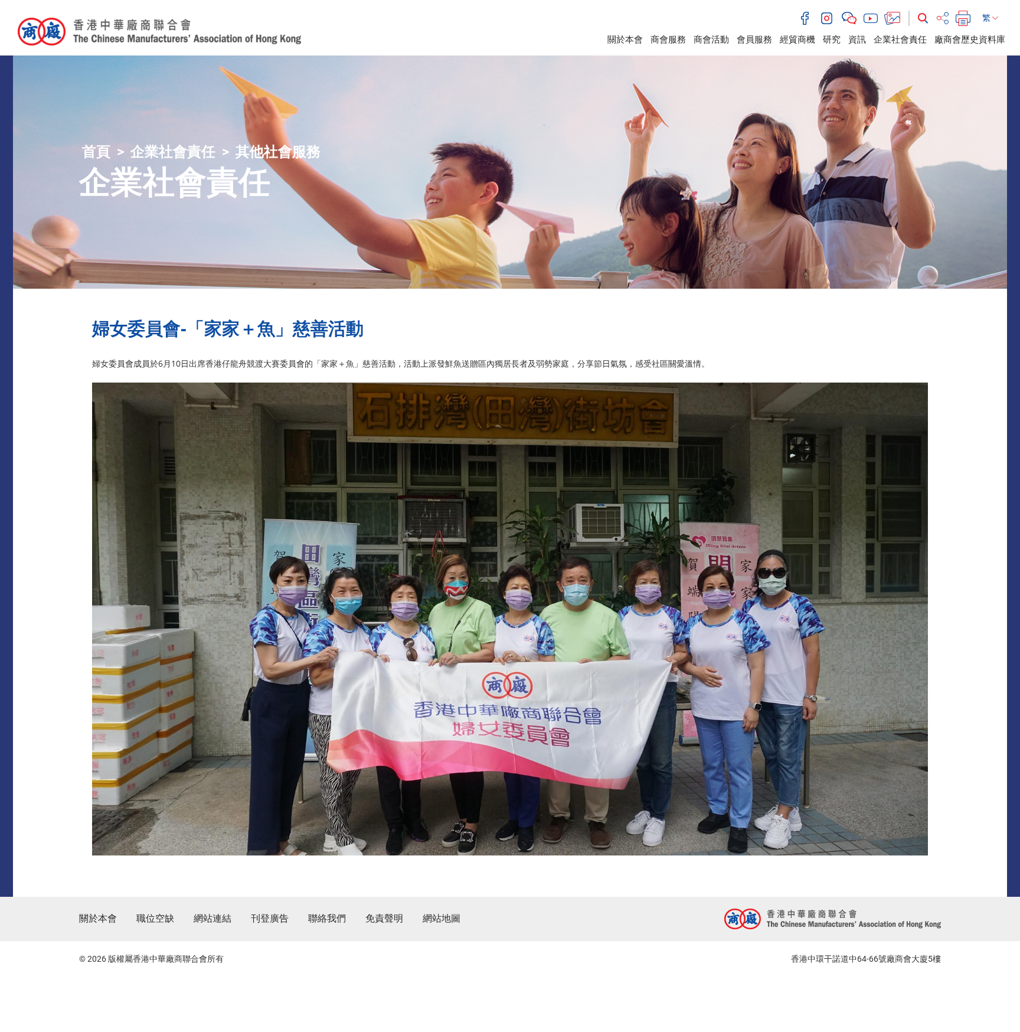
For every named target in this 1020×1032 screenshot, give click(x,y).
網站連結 (212, 918)
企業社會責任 (900, 39)
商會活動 (711, 39)
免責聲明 (384, 918)
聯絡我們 (327, 918)
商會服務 (668, 39)
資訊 (857, 39)
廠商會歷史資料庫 (969, 39)
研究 (832, 39)
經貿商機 (797, 39)
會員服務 (754, 39)
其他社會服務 (278, 151)
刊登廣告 (270, 918)
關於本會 (625, 39)
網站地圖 (441, 918)
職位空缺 (155, 918)
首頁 (96, 151)
